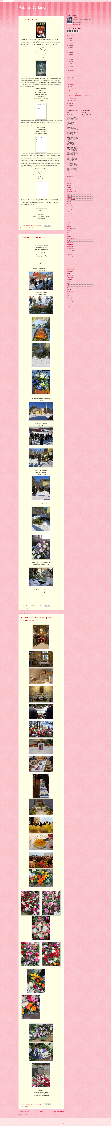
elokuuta (72, 77)
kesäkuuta (72, 82)
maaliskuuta (72, 89)
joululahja (69, 205)
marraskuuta (72, 70)
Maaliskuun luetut (28, 19)
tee (67, 287)
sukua (68, 281)
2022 (69, 47)
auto (68, 187)
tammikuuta (72, 100)
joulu (68, 201)
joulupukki (69, 207)
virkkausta (69, 310)
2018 (69, 57)
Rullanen (76, 17)
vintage (68, 308)
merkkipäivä (69, 250)
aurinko (68, 185)
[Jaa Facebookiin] (48, 226)
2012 (69, 105)
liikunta (68, 230)
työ (67, 295)
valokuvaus (69, 302)
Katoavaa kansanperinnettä (32, 237)
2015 (69, 64)
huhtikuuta (72, 86)
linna (68, 232)
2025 (69, 41)
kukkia (68, 226)
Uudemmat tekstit (23, 1112)
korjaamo (69, 224)
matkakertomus (33, 608)
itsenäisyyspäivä (70, 199)
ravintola (69, 271)
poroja (68, 261)
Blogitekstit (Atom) (25, 1114)
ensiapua (68, 193)
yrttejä (68, 312)
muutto (68, 252)
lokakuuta (72, 72)
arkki (68, 179)
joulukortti (69, 203)
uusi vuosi (69, 299)
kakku (68, 211)
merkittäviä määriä (71, 248)
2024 (69, 43)
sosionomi (69, 277)
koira (68, 222)
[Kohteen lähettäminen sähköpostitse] (44, 226)
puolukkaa (69, 265)
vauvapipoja (69, 306)
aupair (68, 183)
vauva (68, 304)
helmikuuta (72, 98)
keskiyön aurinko (70, 218)
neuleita (68, 254)
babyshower (69, 189)
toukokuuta (72, 84)
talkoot (68, 283)
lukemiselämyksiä (29, 227)
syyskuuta (72, 75)
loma (68, 234)
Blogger (62, 1123)
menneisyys (69, 246)
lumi (68, 240)
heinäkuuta (72, 79)
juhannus (69, 209)
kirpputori (69, 220)
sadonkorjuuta (70, 275)
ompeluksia (69, 257)
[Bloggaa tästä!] (46, 226)
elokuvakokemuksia (71, 191)
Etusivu (41, 1112)
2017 (69, 59)
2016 (69, 61)
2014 (69, 66)
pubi (68, 263)
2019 (69, 54)
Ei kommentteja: (38, 225)
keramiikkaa (69, 216)
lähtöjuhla (27, 608)
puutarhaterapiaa (70, 267)
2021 (69, 50)
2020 (69, 52)
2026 (69, 38)
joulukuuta (72, 68)
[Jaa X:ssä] (47, 226)
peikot (68, 259)
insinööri (69, 197)
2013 (69, 103)
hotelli (68, 195)
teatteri (68, 285)
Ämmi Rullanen (33, 7)
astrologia (69, 181)
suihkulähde (69, 279)
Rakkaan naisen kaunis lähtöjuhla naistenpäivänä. (79, 95)
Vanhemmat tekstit (58, 1112)
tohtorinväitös (70, 291)
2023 (69, 45)
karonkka (69, 214)
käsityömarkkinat (70, 228)
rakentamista (69, 269)
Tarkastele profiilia (77, 24)
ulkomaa (68, 297)
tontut (68, 293)
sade (68, 273)
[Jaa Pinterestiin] (50, 226)
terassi (68, 289)
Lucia (68, 236)
